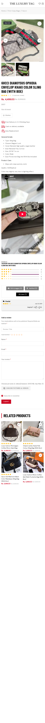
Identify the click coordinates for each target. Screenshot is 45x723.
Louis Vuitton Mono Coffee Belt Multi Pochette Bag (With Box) (33, 477)
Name (4, 339)
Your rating (5, 335)
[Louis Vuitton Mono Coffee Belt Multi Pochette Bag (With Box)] (33, 462)
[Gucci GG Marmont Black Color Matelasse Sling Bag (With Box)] (11, 462)
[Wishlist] (40, 4)
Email (3, 349)
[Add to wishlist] (18, 424)
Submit (6, 402)
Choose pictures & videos (17, 388)
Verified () (33, 288)
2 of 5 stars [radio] (14, 334)
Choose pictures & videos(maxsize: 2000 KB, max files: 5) (22, 384)
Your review (6, 359)
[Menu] (2, 4)
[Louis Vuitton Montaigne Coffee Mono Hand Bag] (11, 431)
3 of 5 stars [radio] (17, 334)
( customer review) (18, 95)
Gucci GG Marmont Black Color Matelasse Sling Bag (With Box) (10, 479)
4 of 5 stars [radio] (19, 334)
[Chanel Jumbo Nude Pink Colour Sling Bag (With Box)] (33, 431)
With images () (16, 288)
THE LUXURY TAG (22, 3)
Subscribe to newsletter (12, 396)
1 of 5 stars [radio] (12, 334)
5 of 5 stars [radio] (21, 334)
